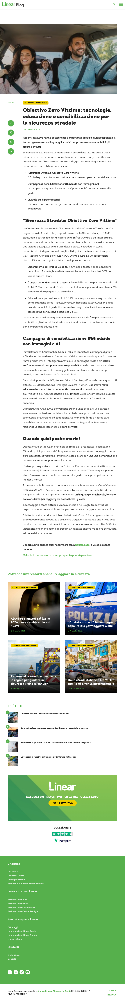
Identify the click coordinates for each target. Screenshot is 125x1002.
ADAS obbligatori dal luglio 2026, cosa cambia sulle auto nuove (31, 622)
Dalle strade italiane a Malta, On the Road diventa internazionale (91, 681)
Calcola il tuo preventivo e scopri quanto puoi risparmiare (57, 555)
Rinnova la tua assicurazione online (26, 883)
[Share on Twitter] (11, 133)
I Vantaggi (13, 927)
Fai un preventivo (16, 879)
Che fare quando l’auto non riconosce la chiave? (45, 713)
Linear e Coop (15, 939)
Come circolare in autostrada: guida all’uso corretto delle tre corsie (54, 728)
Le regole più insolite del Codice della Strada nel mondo (48, 757)
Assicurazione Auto (17, 899)
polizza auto (82, 544)
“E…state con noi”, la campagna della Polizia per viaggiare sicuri (90, 624)
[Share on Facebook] (11, 123)
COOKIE (112, 990)
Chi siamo (13, 871)
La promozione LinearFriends (22, 935)
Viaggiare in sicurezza (36, 103)
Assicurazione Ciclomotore (21, 907)
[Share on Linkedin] (11, 151)
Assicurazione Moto (18, 903)
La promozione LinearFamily (22, 931)
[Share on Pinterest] (11, 142)
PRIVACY (111, 994)
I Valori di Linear (16, 875)
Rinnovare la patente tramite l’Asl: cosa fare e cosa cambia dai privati (56, 742)
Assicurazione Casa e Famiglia (23, 911)
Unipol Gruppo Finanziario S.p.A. (54, 991)
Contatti (12, 958)
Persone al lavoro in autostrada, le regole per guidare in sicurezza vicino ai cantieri (34, 680)
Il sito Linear (14, 955)
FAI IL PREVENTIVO (62, 803)
